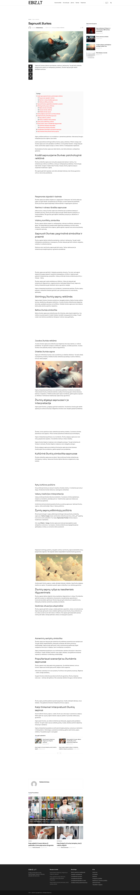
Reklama (94, 876)
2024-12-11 (48, 27)
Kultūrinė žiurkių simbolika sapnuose (46, 115)
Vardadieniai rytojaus (76, 876)
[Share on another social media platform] (30, 78)
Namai (77, 2)
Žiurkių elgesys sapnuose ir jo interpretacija (48, 113)
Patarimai (83, 2)
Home (29, 19)
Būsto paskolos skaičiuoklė (78, 872)
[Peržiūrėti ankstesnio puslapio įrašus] (58, 753)
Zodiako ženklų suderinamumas (79, 882)
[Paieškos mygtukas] (111, 2)
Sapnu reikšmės (35, 19)
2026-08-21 (76, 749)
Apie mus (94, 872)
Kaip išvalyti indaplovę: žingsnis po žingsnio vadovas (49, 741)
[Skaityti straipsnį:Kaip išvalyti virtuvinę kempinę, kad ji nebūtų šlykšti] (70, 832)
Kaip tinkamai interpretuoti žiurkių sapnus (48, 131)
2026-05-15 (99, 38)
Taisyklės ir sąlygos (97, 884)
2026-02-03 (100, 33)
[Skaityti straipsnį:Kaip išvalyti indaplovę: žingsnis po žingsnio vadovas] (38, 741)
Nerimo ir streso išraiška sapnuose (48, 100)
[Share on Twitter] (30, 70)
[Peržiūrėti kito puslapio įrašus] (60, 753)
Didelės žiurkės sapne (45, 111)
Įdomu (72, 2)
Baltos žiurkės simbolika (45, 108)
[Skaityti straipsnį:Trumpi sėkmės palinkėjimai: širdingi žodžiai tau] (90, 47)
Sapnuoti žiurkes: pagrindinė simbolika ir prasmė (49, 104)
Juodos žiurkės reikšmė (46, 110)
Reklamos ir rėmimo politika (99, 880)
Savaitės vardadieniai (76, 874)
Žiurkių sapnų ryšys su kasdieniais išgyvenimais (49, 123)
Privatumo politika (97, 878)
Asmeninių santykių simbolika (47, 127)
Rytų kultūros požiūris (45, 117)
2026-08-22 (46, 743)
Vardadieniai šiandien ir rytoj (78, 880)
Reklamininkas (39, 27)
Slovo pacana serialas (102, 36)
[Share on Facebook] (30, 66)
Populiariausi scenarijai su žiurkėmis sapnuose (49, 129)
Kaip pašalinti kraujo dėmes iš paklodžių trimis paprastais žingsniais (74, 741)
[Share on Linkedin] (30, 74)
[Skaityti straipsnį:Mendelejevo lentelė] (90, 55)
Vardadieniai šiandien (76, 878)
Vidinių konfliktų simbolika (46, 102)
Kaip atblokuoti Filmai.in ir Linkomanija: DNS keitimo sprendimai (103, 30)
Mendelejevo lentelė (101, 52)
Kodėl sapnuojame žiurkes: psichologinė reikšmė (50, 96)
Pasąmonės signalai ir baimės (47, 98)
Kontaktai (94, 874)
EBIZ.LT (35, 3)
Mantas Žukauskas (37, 821)
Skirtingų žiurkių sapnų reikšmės (45, 106)
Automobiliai (57, 2)
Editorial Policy (96, 882)
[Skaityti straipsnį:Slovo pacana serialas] (90, 39)
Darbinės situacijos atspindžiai (47, 125)
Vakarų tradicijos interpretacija (48, 119)
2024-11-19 (99, 48)
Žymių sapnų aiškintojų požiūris (45, 121)
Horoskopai (66, 2)
